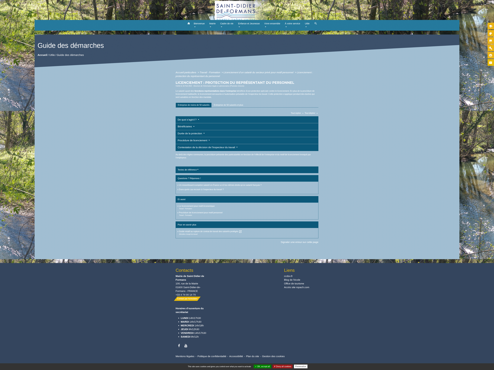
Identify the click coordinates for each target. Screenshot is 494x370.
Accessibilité (236, 356)
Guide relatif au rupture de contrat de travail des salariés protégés (210, 231)
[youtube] (186, 346)
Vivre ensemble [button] (272, 23)
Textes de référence (187, 170)
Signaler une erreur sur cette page (299, 242)
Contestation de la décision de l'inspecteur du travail (207, 147)
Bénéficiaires (185, 126)
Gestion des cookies (273, 356)
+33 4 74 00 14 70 (186, 294)
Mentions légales (185, 356)
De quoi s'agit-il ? (187, 119)
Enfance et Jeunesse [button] (249, 23)
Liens (289, 270)
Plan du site (252, 356)
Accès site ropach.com (296, 287)
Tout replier (297, 113)
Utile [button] (307, 23)
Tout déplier (311, 113)
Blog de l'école (292, 279)
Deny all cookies (283, 366)
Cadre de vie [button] (226, 23)
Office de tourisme (294, 283)
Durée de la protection (190, 133)
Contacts (184, 270)
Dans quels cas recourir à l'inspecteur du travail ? (201, 189)
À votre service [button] (292, 23)
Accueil (42, 54)
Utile (52, 54)
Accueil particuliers (186, 72)
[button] (189, 24)
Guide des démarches (70, 54)
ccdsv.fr (288, 276)
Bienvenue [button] (199, 23)
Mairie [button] (212, 23)
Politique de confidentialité (211, 356)
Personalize (300, 366)
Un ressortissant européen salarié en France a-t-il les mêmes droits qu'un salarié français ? (220, 185)
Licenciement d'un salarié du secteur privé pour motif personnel (259, 72)
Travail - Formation (210, 72)
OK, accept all (263, 366)
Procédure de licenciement (193, 140)
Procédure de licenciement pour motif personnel (201, 213)
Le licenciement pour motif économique (197, 206)
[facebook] (179, 346)
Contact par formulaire (187, 299)
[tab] (194, 105)
